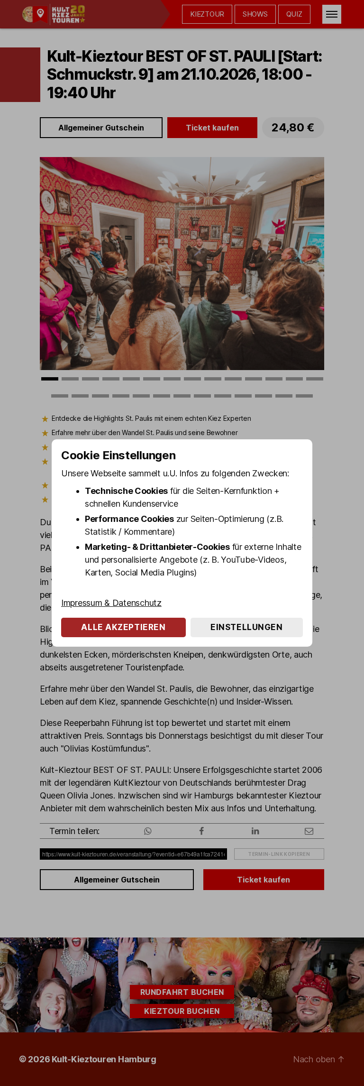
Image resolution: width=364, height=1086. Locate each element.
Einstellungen (246, 627)
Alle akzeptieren (123, 627)
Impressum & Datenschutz (111, 603)
